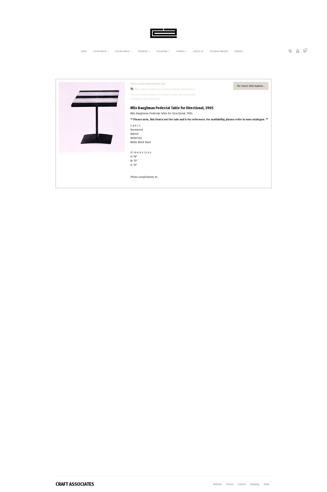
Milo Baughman (150, 95)
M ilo (141, 95)
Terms (266, 484)
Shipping (254, 484)
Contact (242, 484)
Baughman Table (178, 89)
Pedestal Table (155, 99)
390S (136, 89)
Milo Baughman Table (139, 99)
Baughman (143, 89)
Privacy (230, 484)
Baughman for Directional (160, 89)
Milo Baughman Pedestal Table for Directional (176, 95)
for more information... (251, 86)
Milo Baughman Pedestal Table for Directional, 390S (171, 108)
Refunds (217, 484)
